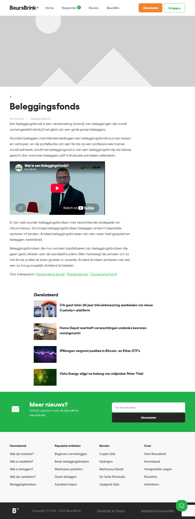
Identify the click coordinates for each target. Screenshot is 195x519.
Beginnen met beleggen (71, 454)
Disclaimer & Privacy (111, 510)
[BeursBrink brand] (24, 7)
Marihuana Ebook (111, 469)
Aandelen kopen (66, 484)
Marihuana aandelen (69, 469)
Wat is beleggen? (21, 469)
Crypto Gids (107, 454)
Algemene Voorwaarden (157, 510)
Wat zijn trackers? (22, 454)
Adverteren (151, 484)
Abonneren (150, 8)
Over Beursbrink (155, 454)
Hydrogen (106, 461)
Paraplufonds (77, 274)
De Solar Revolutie (112, 476)
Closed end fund (103, 274)
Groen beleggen (66, 476)
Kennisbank (152, 461)
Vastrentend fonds (50, 274)
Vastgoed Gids (109, 484)
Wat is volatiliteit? (21, 461)
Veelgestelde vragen (158, 469)
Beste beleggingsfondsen (72, 461)
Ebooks (93, 8)
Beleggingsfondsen (23, 484)
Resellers (150, 476)
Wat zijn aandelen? (23, 476)
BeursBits (113, 8)
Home (49, 8)
